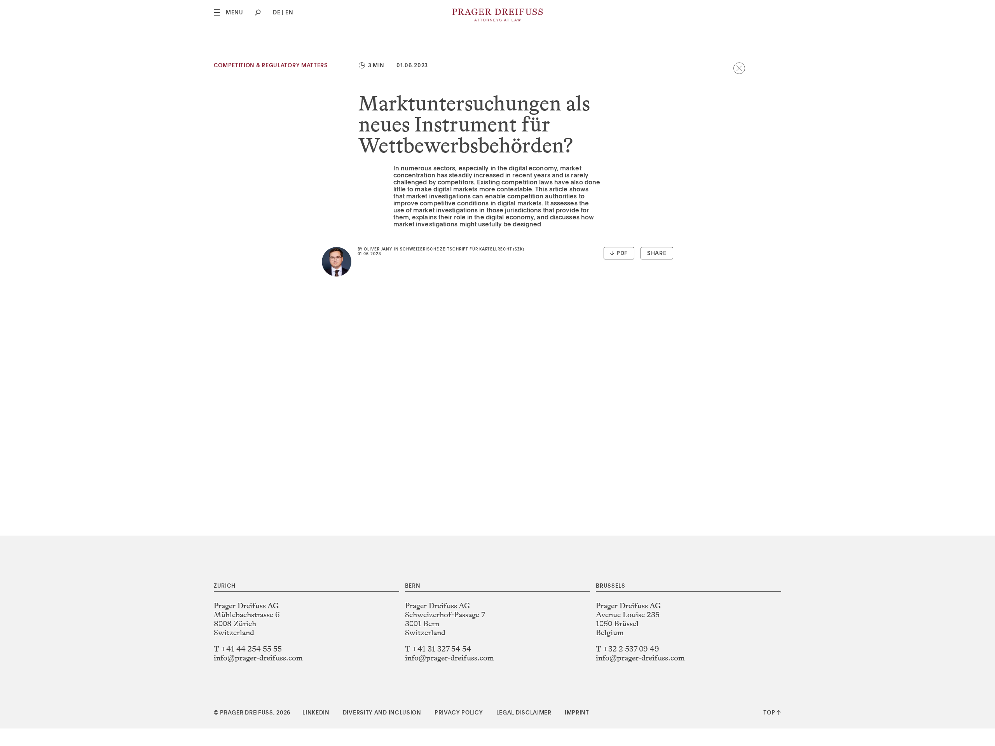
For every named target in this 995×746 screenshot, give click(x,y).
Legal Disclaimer (524, 713)
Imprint (577, 713)
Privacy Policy (459, 713)
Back (739, 68)
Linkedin (316, 713)
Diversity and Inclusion (382, 713)
